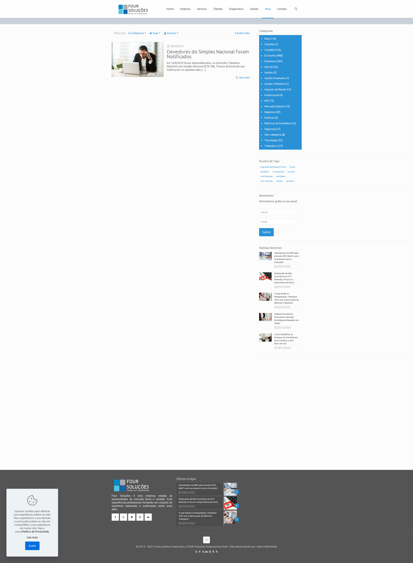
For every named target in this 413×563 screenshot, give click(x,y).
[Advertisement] (280, 411)
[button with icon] (115, 517)
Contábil (269, 49)
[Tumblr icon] (213, 551)
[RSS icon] (217, 551)
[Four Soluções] (133, 9)
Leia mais (244, 77)
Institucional (271, 95)
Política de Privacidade (35, 531)
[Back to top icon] (206, 540)
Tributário (270, 145)
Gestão (268, 72)
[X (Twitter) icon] (203, 551)
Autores (171, 33)
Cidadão (269, 44)
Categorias (137, 33)
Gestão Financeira (274, 78)
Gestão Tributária (274, 83)
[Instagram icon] (210, 551)
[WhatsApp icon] (196, 551)
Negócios (269, 112)
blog (267, 38)
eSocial (268, 66)
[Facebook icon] (200, 551)
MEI (266, 100)
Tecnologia (270, 140)
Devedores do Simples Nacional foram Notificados (208, 54)
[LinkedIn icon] (206, 551)
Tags (155, 33)
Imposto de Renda (275, 89)
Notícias (269, 117)
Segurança (270, 129)
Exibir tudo (243, 33)
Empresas (270, 61)
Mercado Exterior (274, 106)
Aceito (32, 545)
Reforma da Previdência (278, 123)
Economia (270, 55)
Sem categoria (272, 134)
